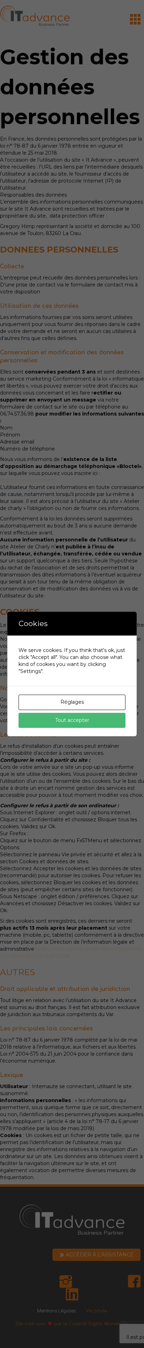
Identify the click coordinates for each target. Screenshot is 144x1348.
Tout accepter (72, 720)
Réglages (72, 702)
